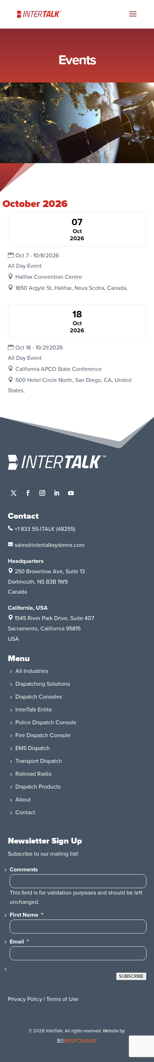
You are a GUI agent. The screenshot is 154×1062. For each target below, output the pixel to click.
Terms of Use (62, 999)
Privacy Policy (25, 999)
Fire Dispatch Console (43, 735)
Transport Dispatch (38, 761)
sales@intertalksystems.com (50, 545)
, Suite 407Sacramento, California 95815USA (51, 629)
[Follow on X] (13, 493)
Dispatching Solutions (42, 684)
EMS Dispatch (32, 748)
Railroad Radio (33, 773)
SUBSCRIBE (131, 976)
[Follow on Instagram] (42, 493)
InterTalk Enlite (33, 709)
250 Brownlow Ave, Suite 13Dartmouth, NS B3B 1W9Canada (46, 582)
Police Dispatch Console (45, 722)
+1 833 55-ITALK (35, 529)
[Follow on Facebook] (28, 493)
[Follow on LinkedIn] (56, 493)
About (23, 799)
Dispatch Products (38, 786)
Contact (25, 812)
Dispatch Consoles (38, 696)
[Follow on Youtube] (71, 493)
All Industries (31, 671)
